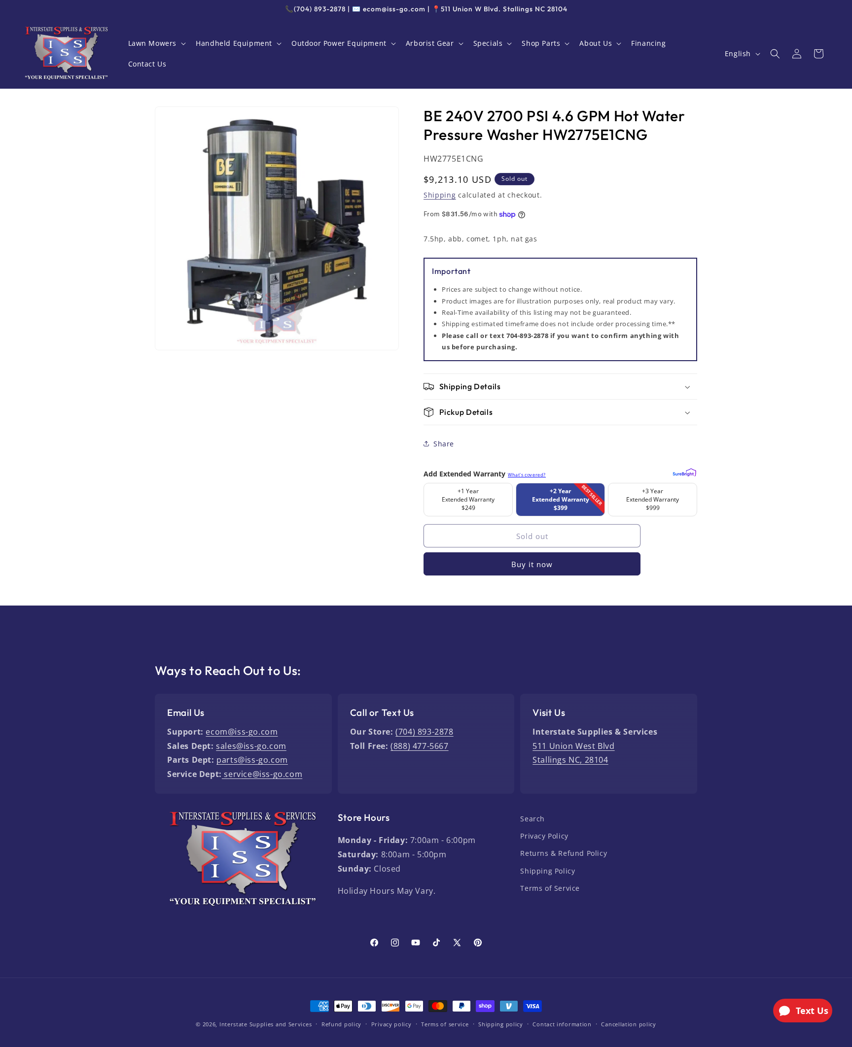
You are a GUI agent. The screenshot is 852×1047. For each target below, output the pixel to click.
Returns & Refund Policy (563, 853)
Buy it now (532, 564)
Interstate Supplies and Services (265, 1024)
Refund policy (341, 1024)
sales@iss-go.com (251, 746)
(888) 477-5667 (419, 746)
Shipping (440, 195)
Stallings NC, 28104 (570, 759)
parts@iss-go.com (252, 759)
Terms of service (444, 1024)
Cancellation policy (628, 1024)
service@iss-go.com (262, 774)
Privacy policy (391, 1024)
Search (532, 818)
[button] (156, 43)
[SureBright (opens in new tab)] (683, 471)
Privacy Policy (544, 836)
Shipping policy (500, 1024)
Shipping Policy (547, 871)
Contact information (561, 1024)
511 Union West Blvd (573, 746)
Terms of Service (550, 888)
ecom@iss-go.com (242, 731)
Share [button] (443, 443)
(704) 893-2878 (424, 731)
